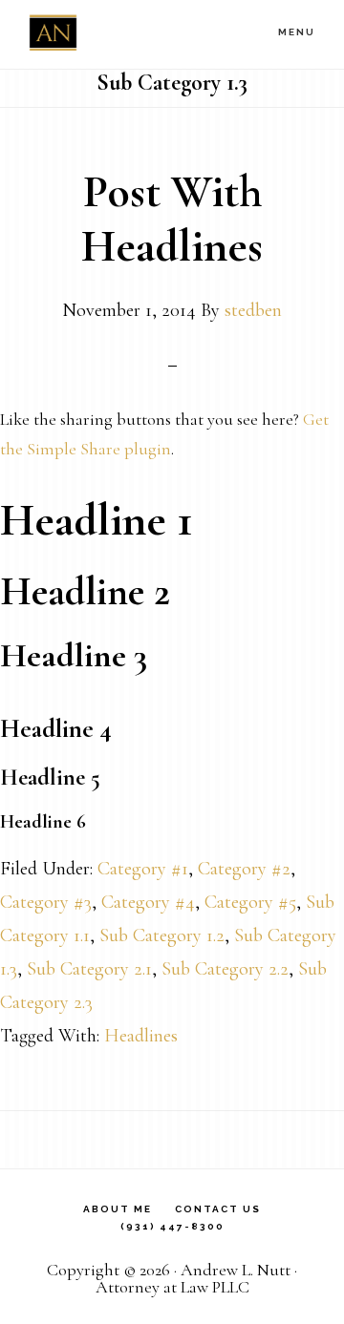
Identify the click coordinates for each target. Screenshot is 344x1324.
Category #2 (244, 868)
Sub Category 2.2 (225, 968)
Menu (296, 32)
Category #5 (250, 902)
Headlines (141, 1035)
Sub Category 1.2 (162, 935)
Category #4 (148, 902)
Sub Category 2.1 (89, 968)
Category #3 (46, 902)
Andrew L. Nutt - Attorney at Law (124, 34)
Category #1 (142, 868)
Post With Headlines (172, 219)
